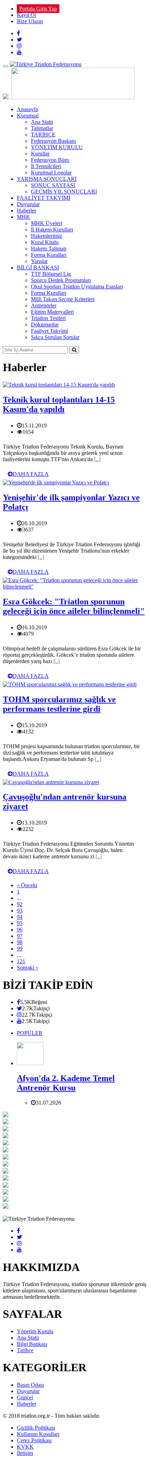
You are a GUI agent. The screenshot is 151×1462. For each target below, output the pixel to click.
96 (19, 930)
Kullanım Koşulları (38, 1434)
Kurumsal (28, 116)
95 (19, 923)
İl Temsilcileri (46, 166)
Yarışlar (39, 261)
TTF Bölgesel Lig (51, 274)
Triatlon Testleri (48, 318)
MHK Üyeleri (46, 223)
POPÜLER (29, 1033)
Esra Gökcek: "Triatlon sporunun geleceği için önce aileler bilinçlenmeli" (74, 606)
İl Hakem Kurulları (52, 230)
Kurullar (40, 154)
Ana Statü (42, 122)
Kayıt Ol (26, 15)
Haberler (26, 211)
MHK (23, 217)
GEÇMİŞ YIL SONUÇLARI (64, 192)
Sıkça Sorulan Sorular (55, 337)
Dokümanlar (45, 325)
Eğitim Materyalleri (52, 312)
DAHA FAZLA (31, 474)
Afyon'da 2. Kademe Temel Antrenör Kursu (66, 1083)
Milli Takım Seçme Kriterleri (62, 299)
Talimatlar (42, 128)
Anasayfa (27, 109)
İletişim (25, 1453)
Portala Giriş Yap (38, 9)
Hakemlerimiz (46, 236)
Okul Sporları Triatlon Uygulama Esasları (77, 287)
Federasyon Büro (50, 160)
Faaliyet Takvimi (49, 331)
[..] (97, 459)
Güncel (25, 1397)
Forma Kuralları (48, 255)
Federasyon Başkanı (53, 141)
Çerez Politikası (34, 1440)
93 (19, 911)
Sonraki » (27, 968)
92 (19, 904)
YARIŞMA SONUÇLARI (47, 179)
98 (19, 942)
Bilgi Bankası (32, 1344)
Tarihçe (25, 1350)
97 (19, 936)
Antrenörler (44, 306)
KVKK (25, 1447)
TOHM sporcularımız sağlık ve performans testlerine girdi (59, 704)
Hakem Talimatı (48, 249)
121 (21, 961)
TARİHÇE (43, 135)
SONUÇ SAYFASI (53, 185)
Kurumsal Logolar (51, 173)
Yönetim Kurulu (35, 1331)
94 (19, 917)
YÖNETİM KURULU (57, 147)
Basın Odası (30, 1385)
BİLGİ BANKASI (38, 268)
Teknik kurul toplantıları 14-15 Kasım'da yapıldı (59, 404)
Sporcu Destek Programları (61, 280)
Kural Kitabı (45, 242)
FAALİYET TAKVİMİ (43, 198)
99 (19, 949)
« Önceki (27, 885)
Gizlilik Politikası (36, 1428)
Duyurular (28, 204)
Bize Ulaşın (30, 21)
